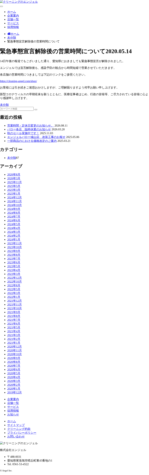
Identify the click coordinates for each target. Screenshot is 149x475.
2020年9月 (13, 358)
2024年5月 (13, 224)
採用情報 (13, 27)
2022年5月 (13, 289)
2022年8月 (13, 285)
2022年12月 (14, 277)
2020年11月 (14, 350)
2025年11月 (14, 182)
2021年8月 (13, 316)
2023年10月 (14, 247)
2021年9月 (13, 312)
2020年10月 (14, 354)
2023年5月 (13, 266)
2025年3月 (13, 189)
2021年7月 (13, 319)
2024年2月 (13, 235)
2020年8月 (13, 361)
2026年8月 (13, 174)
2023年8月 (13, 254)
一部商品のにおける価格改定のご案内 (32, 140)
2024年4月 (13, 228)
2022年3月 (13, 293)
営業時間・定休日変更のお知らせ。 (30, 125)
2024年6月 (13, 220)
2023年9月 (13, 251)
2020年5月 (13, 373)
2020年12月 (14, 346)
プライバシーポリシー (21, 432)
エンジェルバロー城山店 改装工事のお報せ (36, 137)
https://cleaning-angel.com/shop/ (18, 81)
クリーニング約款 (19, 428)
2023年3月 (13, 273)
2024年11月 (14, 201)
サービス (13, 23)
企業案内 (13, 15)
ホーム (11, 11)
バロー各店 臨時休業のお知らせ (29, 129)
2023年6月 (13, 262)
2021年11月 (14, 304)
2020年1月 (13, 388)
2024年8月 (13, 212)
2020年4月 (13, 377)
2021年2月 (13, 338)
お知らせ (13, 414)
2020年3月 (13, 381)
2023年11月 (14, 243)
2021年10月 (14, 308)
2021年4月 (13, 331)
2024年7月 (13, 216)
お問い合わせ (16, 436)
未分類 (4, 104)
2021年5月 (13, 327)
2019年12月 (14, 392)
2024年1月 (13, 239)
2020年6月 (13, 369)
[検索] (35, 109)
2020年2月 (13, 384)
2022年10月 (14, 281)
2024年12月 (14, 197)
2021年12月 (14, 300)
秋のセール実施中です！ (23, 133)
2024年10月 (14, 205)
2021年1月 (13, 342)
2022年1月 (13, 296)
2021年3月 (13, 335)
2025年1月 (13, 193)
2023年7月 (13, 258)
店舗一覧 (13, 19)
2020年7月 (13, 365)
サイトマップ (16, 425)
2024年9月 (13, 208)
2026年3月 (13, 178)
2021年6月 (13, 323)
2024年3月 (13, 231)
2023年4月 (13, 270)
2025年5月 (13, 186)
